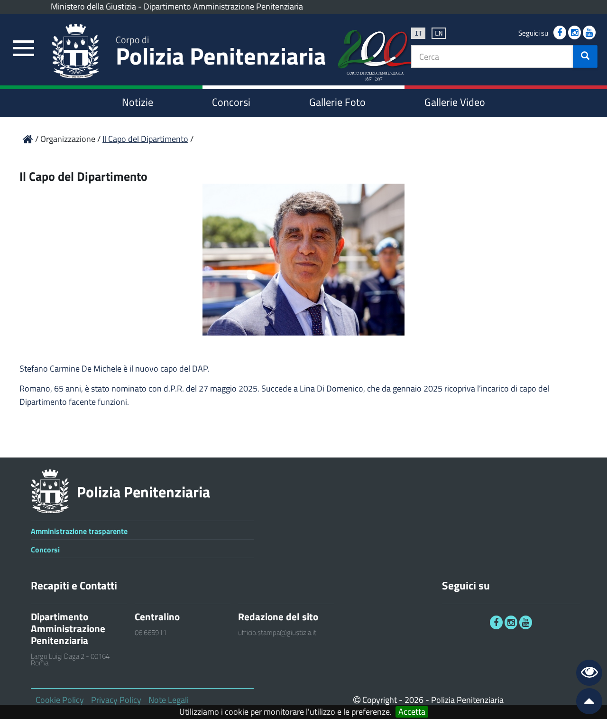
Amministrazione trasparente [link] (79, 531)
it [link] (418, 33)
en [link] (438, 33)
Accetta (411, 712)
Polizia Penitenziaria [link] (221, 53)
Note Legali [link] (168, 699)
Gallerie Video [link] (454, 102)
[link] (24, 48)
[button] (585, 56)
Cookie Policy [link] (60, 699)
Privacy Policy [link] (116, 699)
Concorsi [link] (231, 102)
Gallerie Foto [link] (337, 102)
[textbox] (492, 56)
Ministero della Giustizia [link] (93, 6)
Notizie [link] (137, 102)
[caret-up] (585, 703)
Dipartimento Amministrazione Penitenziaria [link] (223, 6)
